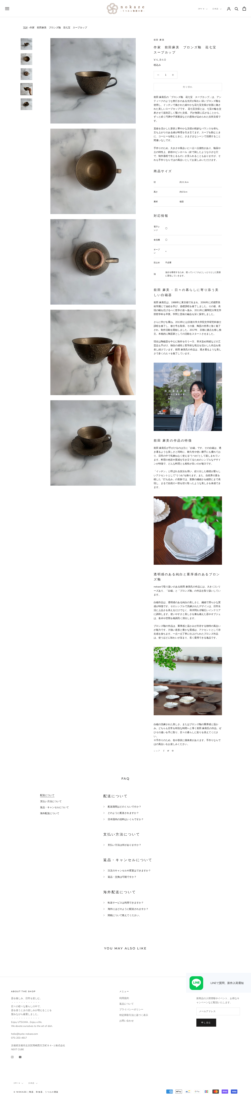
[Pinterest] (173, 751)
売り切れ (188, 87)
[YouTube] (20, 1057)
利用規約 (124, 998)
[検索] (236, 8)
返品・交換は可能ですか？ (122, 877)
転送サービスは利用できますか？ (126, 902)
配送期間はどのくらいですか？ (124, 806)
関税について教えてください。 (124, 915)
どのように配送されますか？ (123, 813)
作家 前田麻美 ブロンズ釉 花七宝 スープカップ (58, 27)
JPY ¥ (201, 9)
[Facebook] (164, 751)
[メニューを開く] (7, 8)
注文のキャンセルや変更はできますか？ (129, 870)
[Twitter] (168, 751)
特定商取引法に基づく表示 (133, 1015)
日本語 (215, 9)
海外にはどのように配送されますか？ (128, 909)
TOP (25, 27)
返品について (126, 1003)
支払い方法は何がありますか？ (124, 845)
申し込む (206, 1022)
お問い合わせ (126, 1020)
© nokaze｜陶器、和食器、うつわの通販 (36, 1092)
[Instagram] (12, 1057)
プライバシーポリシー (131, 1009)
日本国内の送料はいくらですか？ (126, 819)
